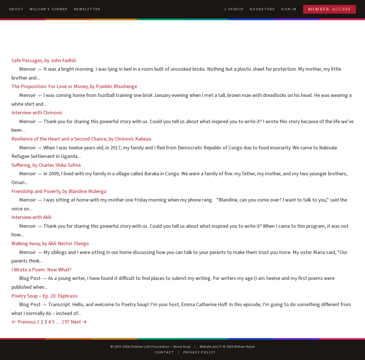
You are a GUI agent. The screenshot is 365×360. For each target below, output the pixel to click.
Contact (164, 352)
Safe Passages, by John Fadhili (43, 60)
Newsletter (87, 9)
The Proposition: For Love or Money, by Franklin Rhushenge (74, 86)
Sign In (289, 9)
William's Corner (49, 9)
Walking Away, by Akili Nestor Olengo (50, 243)
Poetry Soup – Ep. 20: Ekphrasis (44, 296)
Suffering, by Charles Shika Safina (46, 165)
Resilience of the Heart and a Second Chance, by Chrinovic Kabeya (81, 139)
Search (236, 9)
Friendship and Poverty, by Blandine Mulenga (58, 191)
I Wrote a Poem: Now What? (41, 269)
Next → (79, 322)
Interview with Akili (31, 217)
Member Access (329, 9)
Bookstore (262, 9)
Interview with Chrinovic (36, 112)
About (16, 9)
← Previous (23, 322)
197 (66, 322)
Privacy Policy (199, 352)
